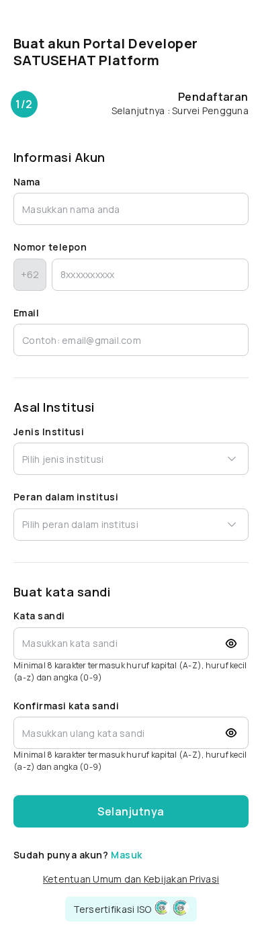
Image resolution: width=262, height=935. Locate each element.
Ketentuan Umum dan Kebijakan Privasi (131, 879)
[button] (162, 907)
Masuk (126, 854)
